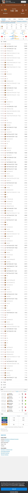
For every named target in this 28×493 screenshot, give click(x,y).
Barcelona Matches (5, 453)
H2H (2, 389)
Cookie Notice (21, 485)
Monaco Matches (4, 454)
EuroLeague (6, 440)
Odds (2, 414)
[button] (14, 41)
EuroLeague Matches (5, 451)
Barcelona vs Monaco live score (11, 439)
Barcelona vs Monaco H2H (6, 449)
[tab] (3, 19)
